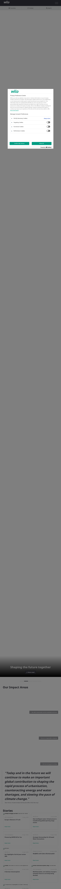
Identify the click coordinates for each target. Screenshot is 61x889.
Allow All (41, 143)
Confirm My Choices (19, 143)
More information (14, 110)
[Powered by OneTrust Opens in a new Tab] (47, 148)
